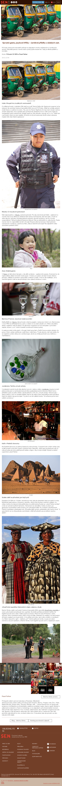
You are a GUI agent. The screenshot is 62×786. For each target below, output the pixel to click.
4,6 (54, 2)
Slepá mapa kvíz (37, 756)
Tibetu (5, 274)
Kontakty (5, 761)
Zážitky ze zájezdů (8, 752)
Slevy (19, 743)
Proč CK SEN (6, 743)
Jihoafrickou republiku (51, 610)
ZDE (35, 780)
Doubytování (21, 758)
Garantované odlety (21, 761)
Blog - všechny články (18, 720)
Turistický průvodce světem (37, 747)
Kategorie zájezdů (23, 752)
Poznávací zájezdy (23, 749)
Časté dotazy (6, 755)
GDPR (2, 783)
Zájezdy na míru (22, 755)
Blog (33, 750)
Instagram (52, 747)
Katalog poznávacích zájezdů (39, 720)
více (58, 2)
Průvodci (5, 758)
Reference (5, 749)
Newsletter (23, 728)
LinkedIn (52, 750)
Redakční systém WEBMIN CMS (51, 783)
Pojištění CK (21, 765)
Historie (4, 746)
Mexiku (17, 215)
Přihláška (20, 746)
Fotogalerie (36, 753)
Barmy (14, 322)
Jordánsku (45, 389)
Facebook (52, 743)
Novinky (34, 743)
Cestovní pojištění (23, 768)
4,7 (48, 2)
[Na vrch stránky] (59, 784)
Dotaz (36, 728)
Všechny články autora (50, 697)
